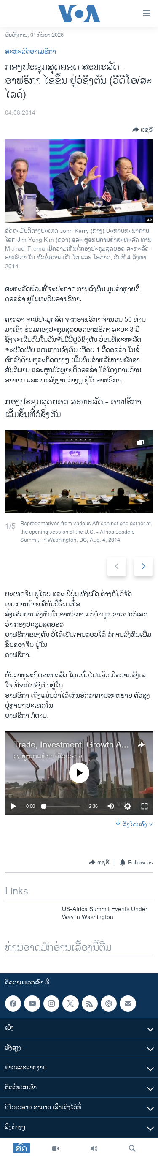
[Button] (142, 130)
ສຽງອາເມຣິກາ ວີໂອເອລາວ (51, 756)
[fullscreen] (144, 806)
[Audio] (94, 1148)
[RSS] (90, 1003)
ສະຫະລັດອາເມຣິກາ (30, 51)
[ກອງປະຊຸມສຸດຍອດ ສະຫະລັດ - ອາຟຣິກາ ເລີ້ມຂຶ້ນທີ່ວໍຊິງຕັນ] (79, 471)
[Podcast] (109, 1003)
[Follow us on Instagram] (51, 1003)
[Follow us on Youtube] (32, 1003)
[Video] (55, 1148)
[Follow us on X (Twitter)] (70, 1003)
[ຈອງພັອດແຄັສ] (128, 1003)
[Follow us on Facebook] (13, 1003)
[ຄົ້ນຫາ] (132, 1148)
